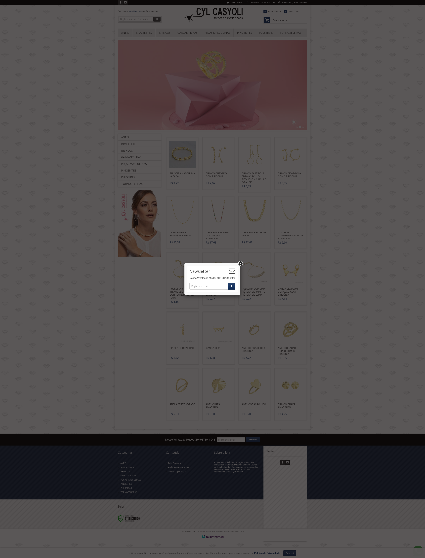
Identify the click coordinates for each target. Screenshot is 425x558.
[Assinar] (231, 286)
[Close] (240, 263)
